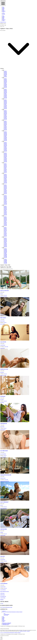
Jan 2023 (5, 99)
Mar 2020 (5, 133)
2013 (3, 205)
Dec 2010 (5, 246)
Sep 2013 (5, 212)
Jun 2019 (5, 146)
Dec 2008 (5, 263)
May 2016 (5, 177)
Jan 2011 (5, 227)
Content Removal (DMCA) (6, 623)
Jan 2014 (5, 195)
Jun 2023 (5, 103)
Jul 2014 (5, 200)
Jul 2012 (5, 221)
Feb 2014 (5, 196)
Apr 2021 (5, 123)
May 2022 (5, 113)
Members (3, 13)
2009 (3, 247)
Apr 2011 (5, 229)
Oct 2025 (5, 85)
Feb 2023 (5, 100)
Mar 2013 (5, 207)
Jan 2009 (5, 248)
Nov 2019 (5, 150)
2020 (3, 130)
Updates (3, 7)
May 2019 (5, 145)
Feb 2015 (5, 185)
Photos (3, 9)
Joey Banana (2, 396)
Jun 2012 (5, 220)
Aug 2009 (5, 254)
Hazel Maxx (2, 372)
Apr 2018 (5, 155)
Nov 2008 (5, 262)
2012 (3, 215)
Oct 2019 (5, 149)
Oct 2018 (5, 160)
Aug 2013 (5, 211)
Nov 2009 (5, 256)
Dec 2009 (5, 257)
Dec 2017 (5, 172)
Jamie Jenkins (2, 426)
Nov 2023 (5, 107)
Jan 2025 (5, 78)
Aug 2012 (5, 222)
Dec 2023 (5, 108)
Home (3, 15)
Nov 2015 (5, 192)
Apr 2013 (5, 208)
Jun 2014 (5, 199)
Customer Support (6, 614)
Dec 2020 (5, 140)
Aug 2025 (5, 84)
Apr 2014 (5, 197)
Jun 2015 (5, 188)
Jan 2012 (5, 216)
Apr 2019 (5, 144)
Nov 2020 (5, 139)
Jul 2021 (5, 125)
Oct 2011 (5, 234)
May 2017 (5, 166)
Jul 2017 (5, 168)
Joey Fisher (2, 399)
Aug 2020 (5, 137)
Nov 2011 (5, 235)
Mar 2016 (5, 175)
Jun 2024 (5, 93)
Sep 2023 (5, 106)
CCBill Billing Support (5, 624)
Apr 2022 (5, 112)
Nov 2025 (5, 86)
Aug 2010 (5, 243)
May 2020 (5, 134)
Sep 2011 (5, 233)
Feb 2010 (5, 238)
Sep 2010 (5, 244)
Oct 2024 (5, 96)
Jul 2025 (5, 83)
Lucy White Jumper (4, 450)
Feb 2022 (5, 111)
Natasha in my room (4, 369)
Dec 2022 (5, 119)
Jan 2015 (5, 184)
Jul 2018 (5, 157)
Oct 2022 (5, 117)
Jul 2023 (5, 104)
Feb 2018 (5, 153)
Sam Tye (1, 293)
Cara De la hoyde (2, 586)
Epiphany (1, 532)
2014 (3, 194)
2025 (3, 77)
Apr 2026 (5, 73)
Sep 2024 (5, 95)
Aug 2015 (5, 190)
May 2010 (5, 241)
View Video (6, 346)
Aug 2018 (5, 158)
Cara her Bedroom (3, 583)
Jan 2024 (5, 89)
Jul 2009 (5, 253)
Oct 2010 (5, 245)
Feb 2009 (5, 249)
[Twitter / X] (1, 603)
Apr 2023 (5, 102)
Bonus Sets (3, 19)
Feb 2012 (5, 217)
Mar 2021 (5, 122)
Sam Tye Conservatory (4, 290)
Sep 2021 (5, 127)
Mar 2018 (5, 154)
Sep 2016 (5, 180)
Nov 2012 (5, 224)
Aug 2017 (5, 169)
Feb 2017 (5, 164)
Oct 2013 (5, 213)
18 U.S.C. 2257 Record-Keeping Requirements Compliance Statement (12, 611)
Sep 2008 (5, 260)
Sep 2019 (5, 148)
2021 (3, 120)
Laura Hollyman (2, 559)
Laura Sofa (2, 556)
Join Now (3, 14)
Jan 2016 (5, 174)
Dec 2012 (5, 225)
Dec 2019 (5, 151)
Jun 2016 (5, 178)
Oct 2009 (5, 255)
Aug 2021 (5, 126)
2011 (3, 226)
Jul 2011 (5, 232)
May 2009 (5, 251)
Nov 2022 (5, 118)
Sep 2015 (5, 191)
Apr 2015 (5, 187)
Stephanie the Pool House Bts (5, 474)
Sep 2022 (5, 116)
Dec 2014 (5, 204)
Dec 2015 (5, 193)
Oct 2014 (5, 202)
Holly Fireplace (3, 317)
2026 (3, 70)
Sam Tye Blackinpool (4, 501)
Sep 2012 (5, 223)
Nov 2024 (5, 97)
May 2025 (5, 81)
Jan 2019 (5, 142)
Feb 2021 (5, 121)
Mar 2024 (5, 90)
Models (3, 8)
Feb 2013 (5, 206)
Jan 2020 (5, 131)
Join (4, 613)
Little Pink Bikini (2, 535)
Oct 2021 (5, 128)
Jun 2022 (5, 114)
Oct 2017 (5, 170)
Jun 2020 (5, 135)
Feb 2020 (5, 132)
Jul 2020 (5, 136)
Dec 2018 (5, 161)
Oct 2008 (5, 261)
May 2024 (5, 92)
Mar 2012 (5, 218)
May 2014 (5, 198)
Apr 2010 (5, 240)
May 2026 (5, 74)
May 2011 (5, 230)
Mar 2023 (5, 101)
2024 (3, 88)
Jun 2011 (5, 231)
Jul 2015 (5, 189)
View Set (5, 295)
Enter (1, 637)
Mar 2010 (5, 239)
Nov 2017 (5, 171)
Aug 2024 (5, 94)
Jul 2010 (5, 242)
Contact (3, 11)
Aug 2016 (5, 179)
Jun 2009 (5, 252)
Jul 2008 (5, 259)
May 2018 (5, 156)
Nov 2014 (5, 203)
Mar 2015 (5, 186)
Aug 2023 (5, 105)
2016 (3, 173)
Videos (3, 10)
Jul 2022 (5, 115)
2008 (3, 258)
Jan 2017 (5, 163)
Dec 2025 (5, 87)
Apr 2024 (5, 91)
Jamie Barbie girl (3, 423)
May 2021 (5, 124)
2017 (3, 162)
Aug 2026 (5, 76)
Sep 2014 (5, 201)
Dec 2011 (5, 236)
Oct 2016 (5, 181)
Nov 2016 (5, 182)
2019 (3, 141)
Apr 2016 (5, 176)
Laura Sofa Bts (3, 341)
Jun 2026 (5, 75)
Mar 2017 (5, 165)
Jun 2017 (5, 167)
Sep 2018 (5, 159)
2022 (3, 109)
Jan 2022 (5, 110)
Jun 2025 (5, 82)
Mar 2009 (5, 250)
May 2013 (5, 209)
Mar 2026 (5, 72)
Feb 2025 (5, 79)
